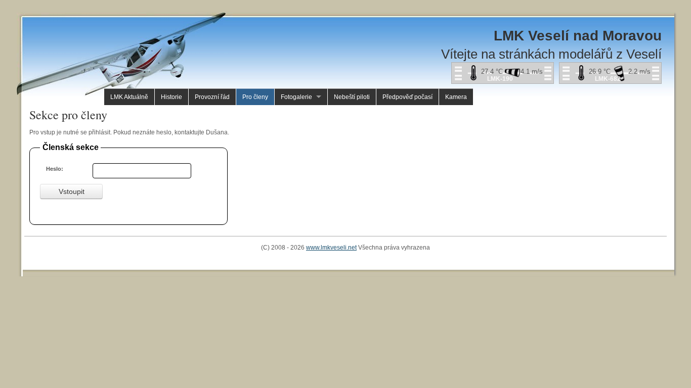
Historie (171, 97)
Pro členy (255, 97)
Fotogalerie (296, 97)
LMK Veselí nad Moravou (578, 35)
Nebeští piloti (352, 97)
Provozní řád (212, 97)
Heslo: (54, 169)
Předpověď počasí (407, 97)
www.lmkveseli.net (331, 247)
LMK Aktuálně (129, 97)
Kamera (456, 97)
